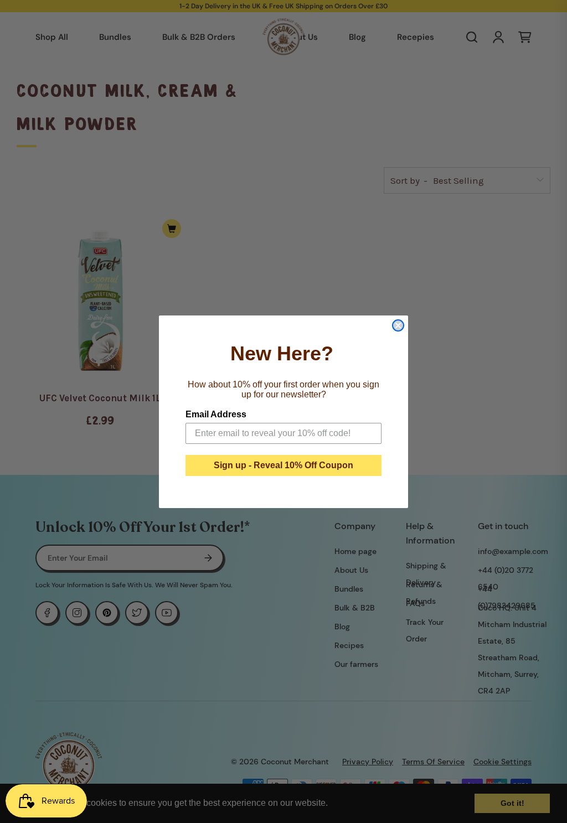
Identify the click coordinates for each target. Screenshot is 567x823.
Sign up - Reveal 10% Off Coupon (283, 465)
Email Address (215, 414)
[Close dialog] (398, 325)
